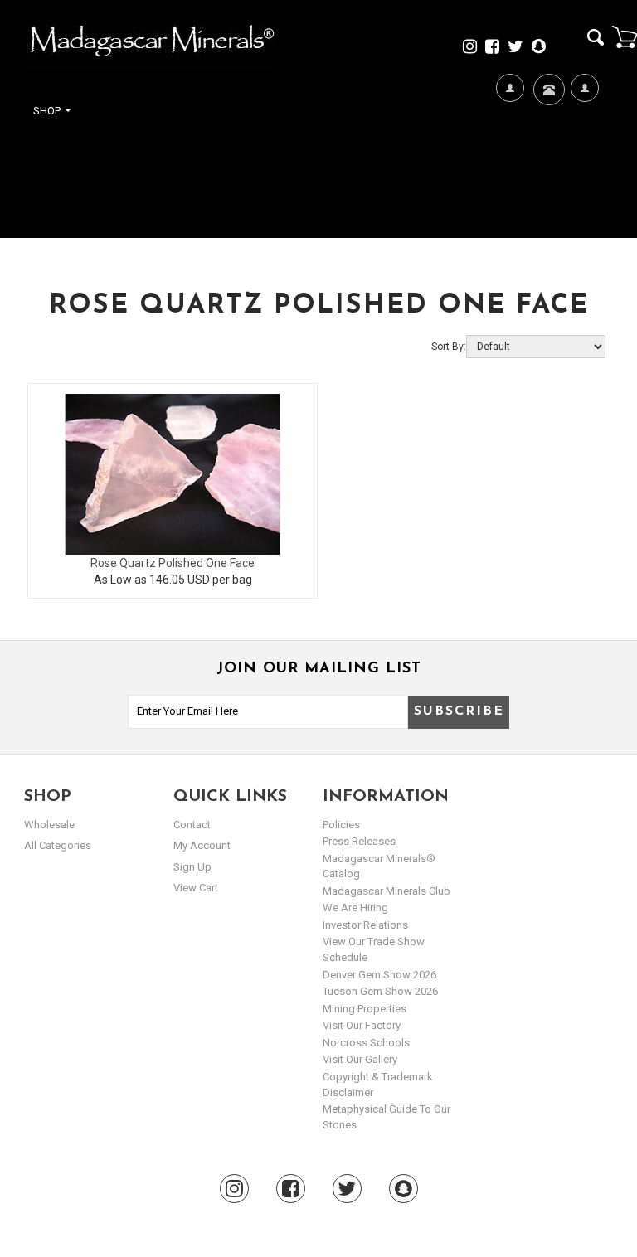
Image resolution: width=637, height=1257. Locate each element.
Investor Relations (365, 925)
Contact (547, 137)
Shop (48, 110)
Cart (624, 36)
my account (202, 845)
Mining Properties (364, 1008)
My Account (584, 167)
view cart (195, 887)
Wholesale (49, 824)
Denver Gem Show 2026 (379, 974)
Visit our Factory (362, 1025)
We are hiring (355, 907)
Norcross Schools (366, 1042)
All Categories (57, 845)
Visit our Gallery (360, 1059)
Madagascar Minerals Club (386, 891)
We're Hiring (509, 167)
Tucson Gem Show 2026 (380, 991)
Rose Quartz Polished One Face (172, 563)
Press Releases (359, 841)
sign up (192, 867)
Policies (341, 824)
